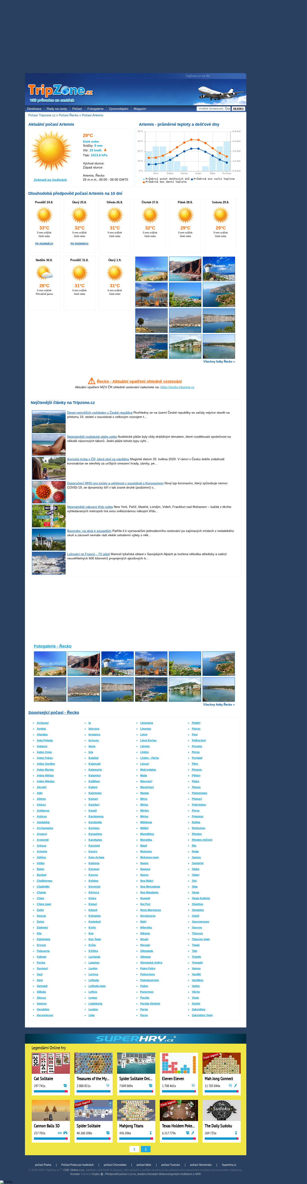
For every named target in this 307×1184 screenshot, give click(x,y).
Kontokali (95, 921)
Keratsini (94, 886)
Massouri (146, 781)
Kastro (93, 851)
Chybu (96, 1174)
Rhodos (197, 834)
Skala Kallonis (201, 898)
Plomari (197, 799)
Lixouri (144, 763)
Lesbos (93, 1009)
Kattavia (94, 863)
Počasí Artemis (92, 115)
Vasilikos (197, 980)
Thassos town (201, 939)
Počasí (77, 108)
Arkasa (41, 845)
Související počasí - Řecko (53, 712)
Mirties (144, 810)
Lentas (93, 997)
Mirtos (144, 816)
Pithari (196, 775)
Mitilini (144, 828)
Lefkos (93, 991)
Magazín (140, 108)
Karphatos (95, 839)
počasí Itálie (144, 1164)
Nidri (143, 921)
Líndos (144, 752)
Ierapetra (94, 734)
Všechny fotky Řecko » (219, 361)
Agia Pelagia (45, 740)
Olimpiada (146, 951)
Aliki (39, 793)
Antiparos (43, 810)
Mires (143, 799)
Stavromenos (200, 921)
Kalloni (93, 787)
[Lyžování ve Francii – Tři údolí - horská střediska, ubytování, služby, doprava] (49, 573)
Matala (144, 793)
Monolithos (147, 834)
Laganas (94, 962)
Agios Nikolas (46, 781)
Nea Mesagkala (150, 886)
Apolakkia (43, 822)
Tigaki (196, 945)
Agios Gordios (46, 763)
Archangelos (45, 828)
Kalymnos (95, 793)
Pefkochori (199, 740)
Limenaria (146, 722)
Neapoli (145, 898)
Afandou (42, 734)
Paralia (144, 997)
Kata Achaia (96, 857)
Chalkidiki (43, 886)
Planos (196, 787)
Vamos (196, 968)
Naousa (145, 869)
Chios (40, 898)
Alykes (41, 804)
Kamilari (94, 804)
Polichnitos (199, 804)
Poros (196, 810)
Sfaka (195, 869)
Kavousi (94, 869)
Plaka (195, 781)
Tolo (194, 951)
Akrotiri (42, 787)
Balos (40, 869)
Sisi (194, 880)
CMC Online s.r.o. (74, 1170)
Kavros (93, 875)
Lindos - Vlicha (149, 758)
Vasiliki (196, 974)
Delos (40, 921)
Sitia (195, 886)
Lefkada (94, 980)
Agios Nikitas (45, 775)
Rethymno (198, 828)
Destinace (34, 108)
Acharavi (43, 722)
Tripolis (196, 956)
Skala (195, 892)
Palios (144, 986)
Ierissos (94, 740)
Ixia (91, 752)
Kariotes (94, 828)
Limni (143, 734)
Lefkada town (97, 986)
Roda (195, 851)
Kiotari (93, 904)
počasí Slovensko (201, 1164)
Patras (196, 728)
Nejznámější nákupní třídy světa (90, 507)
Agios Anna (44, 752)
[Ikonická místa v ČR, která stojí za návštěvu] (49, 478)
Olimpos (145, 956)
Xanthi (196, 1003)
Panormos (147, 991)
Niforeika (146, 927)
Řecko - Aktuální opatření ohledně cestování (139, 381)
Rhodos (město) (202, 839)
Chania (41, 892)
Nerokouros (148, 915)
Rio (194, 845)
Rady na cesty (57, 108)
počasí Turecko (170, 1164)
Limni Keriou (148, 740)
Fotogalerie (95, 108)
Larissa (93, 974)
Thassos (197, 933)
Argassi (42, 834)
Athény (41, 857)
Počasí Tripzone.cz (41, 115)
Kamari (93, 799)
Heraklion (43, 1009)
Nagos (144, 863)
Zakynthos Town (202, 1015)
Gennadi (42, 986)
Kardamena (96, 816)
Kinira (92, 898)
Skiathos (197, 904)
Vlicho (196, 991)
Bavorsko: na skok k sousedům (89, 531)
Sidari (195, 875)
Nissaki (145, 945)
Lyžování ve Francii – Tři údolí (88, 554)
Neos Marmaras (150, 910)
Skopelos (198, 910)
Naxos (144, 875)
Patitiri (196, 722)
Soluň (195, 915)
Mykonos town (149, 857)
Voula (195, 997)
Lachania (94, 956)
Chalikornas (44, 880)
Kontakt (75, 1174)
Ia (90, 722)
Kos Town (95, 939)
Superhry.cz (229, 1164)
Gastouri (42, 968)
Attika (40, 863)
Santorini (197, 863)
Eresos (41, 945)
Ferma (41, 962)
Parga (144, 1009)
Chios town (44, 904)
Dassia (41, 915)
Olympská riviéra (151, 962)
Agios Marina (45, 769)
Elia (39, 933)
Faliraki (41, 956)
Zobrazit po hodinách (50, 180)
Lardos (93, 968)
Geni (40, 980)
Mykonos (146, 851)
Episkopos (43, 939)
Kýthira (93, 951)
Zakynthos (198, 1009)
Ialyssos (94, 728)
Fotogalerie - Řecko (52, 646)
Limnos (145, 746)
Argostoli (43, 839)
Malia (143, 775)
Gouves (42, 1003)
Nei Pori (145, 904)
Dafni (40, 910)
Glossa (41, 997)
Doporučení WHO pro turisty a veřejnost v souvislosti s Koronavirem (115, 483)
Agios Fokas (45, 758)
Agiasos (42, 746)
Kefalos (93, 880)
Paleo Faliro (147, 968)
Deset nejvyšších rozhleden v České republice (100, 412)
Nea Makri (146, 880)
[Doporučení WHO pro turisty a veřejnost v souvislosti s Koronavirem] (49, 502)
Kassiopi (94, 845)
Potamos (197, 816)
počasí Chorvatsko (115, 1164)
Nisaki (144, 939)
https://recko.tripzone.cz (177, 387)
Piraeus (197, 769)
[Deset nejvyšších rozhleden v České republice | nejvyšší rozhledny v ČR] (49, 432)
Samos (196, 857)
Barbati (41, 875)
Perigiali (197, 758)
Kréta (92, 945)
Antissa (42, 816)
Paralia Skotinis (150, 1003)
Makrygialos (148, 769)
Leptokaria (95, 1003)
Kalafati (93, 758)
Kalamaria (95, 769)
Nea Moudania (149, 892)
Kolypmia (95, 915)
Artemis (42, 851)
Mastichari (147, 787)
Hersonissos (45, 1015)
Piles (195, 763)
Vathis (196, 986)
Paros (144, 1015)
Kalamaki (95, 763)
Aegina (41, 728)
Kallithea (94, 781)
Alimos (41, 799)
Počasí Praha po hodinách (77, 1164)
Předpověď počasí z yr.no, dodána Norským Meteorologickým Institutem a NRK (153, 1174)
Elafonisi (42, 927)
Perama (197, 746)
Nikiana (145, 933)
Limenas (145, 728)
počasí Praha (43, 1164)
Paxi (195, 734)
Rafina (196, 822)
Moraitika (146, 839)
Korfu (92, 927)
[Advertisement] (137, 37)
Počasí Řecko (68, 115)
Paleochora (147, 974)
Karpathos (95, 834)
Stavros (197, 927)
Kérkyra (94, 892)
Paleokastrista (149, 980)
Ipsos (92, 746)
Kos (91, 933)
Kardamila (95, 822)
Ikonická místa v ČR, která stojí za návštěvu (98, 459)
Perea (196, 752)
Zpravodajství (118, 108)
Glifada (41, 991)
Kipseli (93, 910)
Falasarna (43, 951)
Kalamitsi (95, 775)
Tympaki (197, 962)
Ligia (92, 1015)
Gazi (39, 974)
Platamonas (199, 793)
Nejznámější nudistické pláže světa (92, 436)
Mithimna (146, 822)
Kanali (93, 810)
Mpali (143, 845)
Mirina (144, 804)
